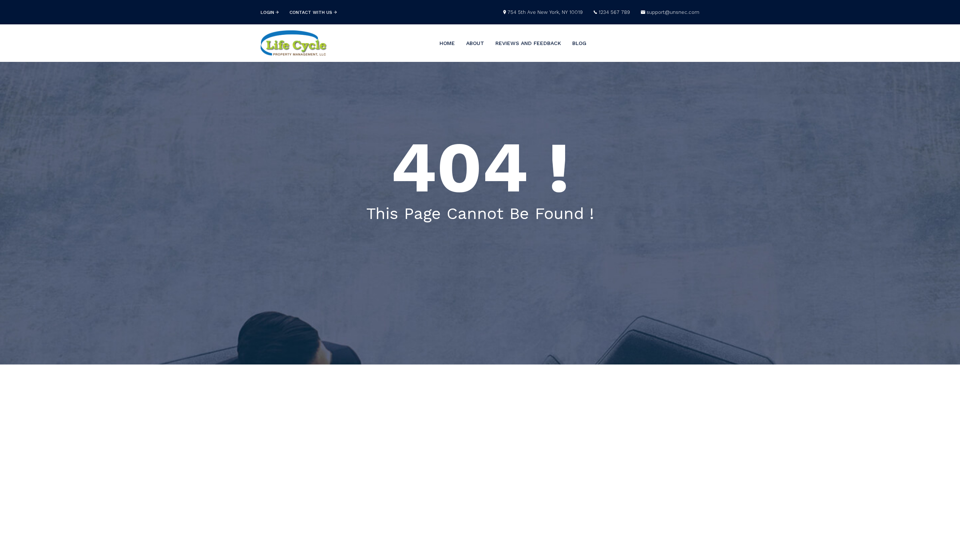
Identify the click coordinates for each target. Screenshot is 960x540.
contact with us (312, 12)
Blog (579, 43)
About (475, 43)
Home (447, 43)
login (268, 12)
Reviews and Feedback (528, 43)
